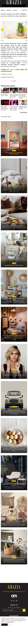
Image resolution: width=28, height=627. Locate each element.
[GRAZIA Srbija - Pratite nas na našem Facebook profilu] (11, 600)
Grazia (3, 10)
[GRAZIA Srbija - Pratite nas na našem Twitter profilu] (14, 600)
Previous (2, 29)
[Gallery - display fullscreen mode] (26, 40)
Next (25, 29)
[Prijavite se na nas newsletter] (24, 610)
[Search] (27, 6)
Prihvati (4, 624)
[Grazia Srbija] (14, 587)
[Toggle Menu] (1, 6)
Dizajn (15, 10)
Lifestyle (8, 10)
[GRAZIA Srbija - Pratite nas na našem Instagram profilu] (16, 600)
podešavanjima (10, 622)
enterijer (14, 81)
